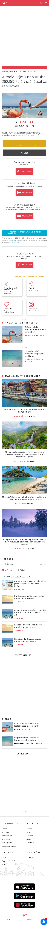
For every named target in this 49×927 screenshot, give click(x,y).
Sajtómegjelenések (9, 846)
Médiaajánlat (7, 843)
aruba (28, 335)
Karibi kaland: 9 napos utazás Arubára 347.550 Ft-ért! (28, 626)
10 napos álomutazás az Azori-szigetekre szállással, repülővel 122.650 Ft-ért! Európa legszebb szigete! (25, 454)
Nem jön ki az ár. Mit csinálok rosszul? (29, 277)
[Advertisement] (24, 35)
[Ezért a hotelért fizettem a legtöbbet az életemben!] (12, 342)
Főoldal (4, 829)
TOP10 (4, 864)
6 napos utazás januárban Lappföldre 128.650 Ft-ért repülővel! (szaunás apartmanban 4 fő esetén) (24, 541)
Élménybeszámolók (34, 359)
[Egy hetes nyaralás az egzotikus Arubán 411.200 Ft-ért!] (7, 603)
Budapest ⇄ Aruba (24, 162)
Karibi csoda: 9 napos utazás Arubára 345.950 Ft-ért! (27, 640)
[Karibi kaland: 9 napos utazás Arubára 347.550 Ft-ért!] (7, 632)
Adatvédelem (7, 836)
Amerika (30, 836)
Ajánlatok (5, 832)
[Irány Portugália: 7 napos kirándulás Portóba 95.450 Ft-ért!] (24, 406)
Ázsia (29, 832)
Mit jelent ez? (15, 242)
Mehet (42, 564)
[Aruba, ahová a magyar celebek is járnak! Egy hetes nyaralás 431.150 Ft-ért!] (7, 589)
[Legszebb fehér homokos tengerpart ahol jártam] (12, 366)
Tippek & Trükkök (8, 861)
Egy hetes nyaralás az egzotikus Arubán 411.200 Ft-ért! (29, 597)
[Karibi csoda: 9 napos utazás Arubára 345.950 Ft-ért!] (7, 646)
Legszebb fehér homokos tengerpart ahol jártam (34, 353)
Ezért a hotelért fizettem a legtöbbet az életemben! (36, 329)
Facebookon (31, 135)
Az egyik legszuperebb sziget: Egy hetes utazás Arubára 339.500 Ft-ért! (30, 612)
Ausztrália (30, 843)
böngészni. (36, 145)
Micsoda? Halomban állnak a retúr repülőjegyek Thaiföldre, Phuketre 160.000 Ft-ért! (24, 498)
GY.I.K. (4, 857)
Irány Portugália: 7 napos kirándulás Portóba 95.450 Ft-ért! (24, 410)
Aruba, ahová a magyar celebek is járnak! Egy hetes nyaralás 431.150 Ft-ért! (30, 583)
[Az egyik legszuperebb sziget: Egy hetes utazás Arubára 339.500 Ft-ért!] (7, 618)
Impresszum (6, 839)
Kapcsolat (30, 857)
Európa (29, 829)
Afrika (29, 839)
